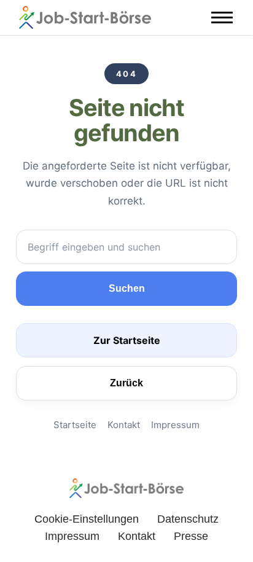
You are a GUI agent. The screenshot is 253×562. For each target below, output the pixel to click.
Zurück (126, 383)
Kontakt (123, 425)
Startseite (74, 425)
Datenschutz (188, 519)
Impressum (175, 425)
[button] (222, 17)
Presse (191, 536)
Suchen (127, 288)
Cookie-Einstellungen (86, 519)
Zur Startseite (126, 340)
